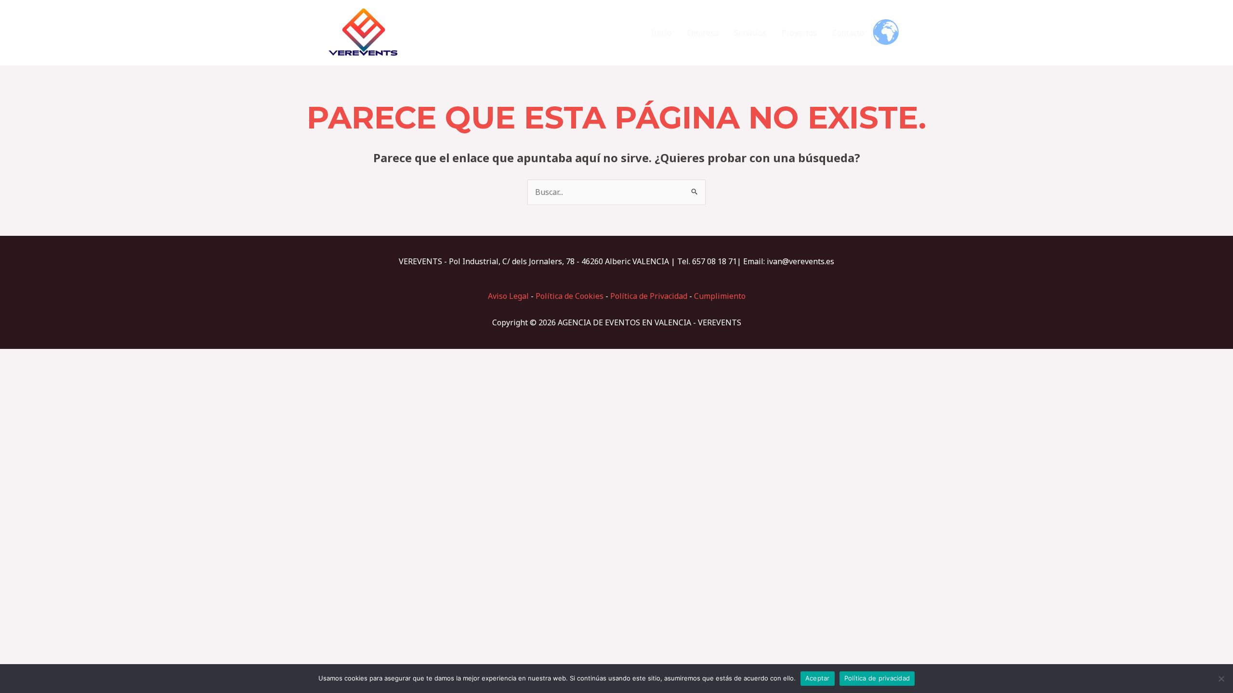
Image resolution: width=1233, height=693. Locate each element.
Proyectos (799, 32)
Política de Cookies (569, 296)
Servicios (750, 32)
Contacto (848, 32)
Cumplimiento (720, 296)
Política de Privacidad (648, 296)
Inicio (661, 32)
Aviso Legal (508, 296)
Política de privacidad (877, 678)
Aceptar (817, 678)
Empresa (703, 32)
